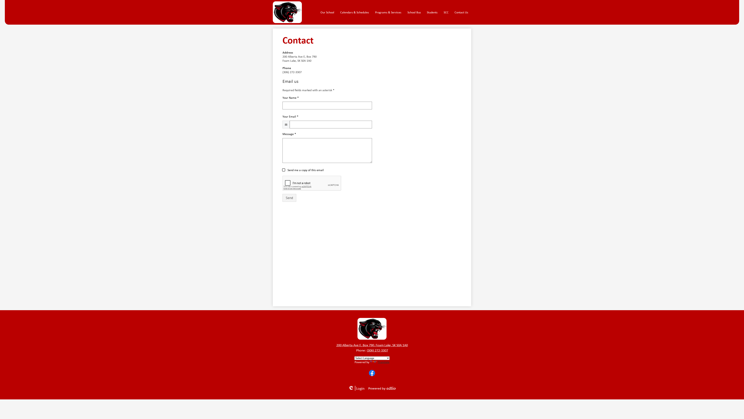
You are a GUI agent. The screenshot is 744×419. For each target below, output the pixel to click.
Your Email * (290, 116)
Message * (289, 134)
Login (358, 388)
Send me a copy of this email (305, 170)
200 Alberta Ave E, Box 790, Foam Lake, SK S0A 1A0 (372, 345)
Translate (383, 362)
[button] (327, 12)
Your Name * (290, 98)
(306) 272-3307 (377, 350)
